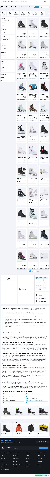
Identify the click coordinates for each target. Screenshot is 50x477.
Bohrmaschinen (28, 455)
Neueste (47, 7)
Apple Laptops (15, 455)
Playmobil (15, 456)
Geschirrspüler (40, 456)
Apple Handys (40, 466)
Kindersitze (39, 463)
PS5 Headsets (15, 466)
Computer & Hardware (4, 453)
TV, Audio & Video (4, 458)
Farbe (2, 61)
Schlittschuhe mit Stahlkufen (7, 368)
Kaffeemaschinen (28, 456)
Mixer (38, 464)
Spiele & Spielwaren (4, 467)
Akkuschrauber (28, 453)
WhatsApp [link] (38, 475)
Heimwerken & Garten (4, 464)
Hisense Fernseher (16, 458)
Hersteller (3, 18)
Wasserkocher (28, 464)
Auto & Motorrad (4, 456)
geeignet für (3, 43)
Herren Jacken (28, 458)
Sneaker (14, 463)
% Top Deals (40, 467)
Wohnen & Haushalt (4, 466)
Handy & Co (3, 455)
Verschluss (3, 77)
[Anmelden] (48, 2)
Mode (2, 463)
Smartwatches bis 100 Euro (17, 464)
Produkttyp (3, 36)
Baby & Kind (3, 470)
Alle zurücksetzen (17, 9)
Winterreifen (40, 461)
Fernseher (39, 453)
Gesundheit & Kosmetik (5, 469)
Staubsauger (40, 458)
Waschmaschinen (28, 466)
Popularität (37, 7)
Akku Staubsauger (16, 453)
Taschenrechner (28, 463)
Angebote (41, 7)
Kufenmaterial (3, 74)
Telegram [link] (44, 475)
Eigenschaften (3, 80)
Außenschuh (3, 52)
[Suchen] (45, 1)
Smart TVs (15, 461)
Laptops (27, 461)
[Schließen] (48, 475)
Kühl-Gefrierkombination (42, 455)
